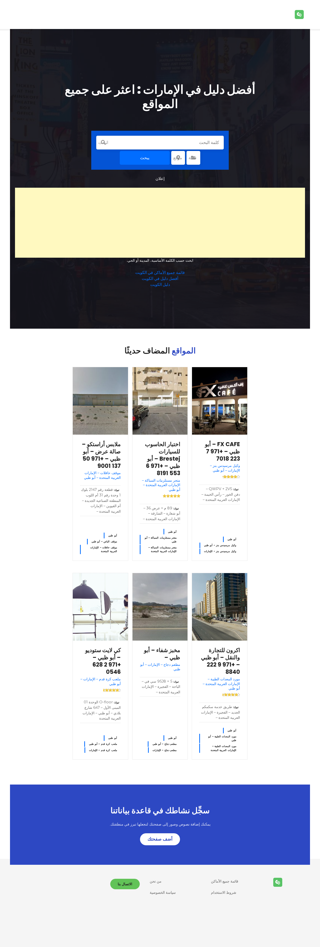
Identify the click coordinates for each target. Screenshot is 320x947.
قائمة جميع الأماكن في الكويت (160, 272)
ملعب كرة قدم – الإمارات (103, 750)
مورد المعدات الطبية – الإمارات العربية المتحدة (223, 748)
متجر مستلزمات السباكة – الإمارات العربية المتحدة (162, 549)
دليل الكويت (160, 284)
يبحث (145, 157)
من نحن (156, 881)
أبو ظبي (232, 539)
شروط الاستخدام (223, 892)
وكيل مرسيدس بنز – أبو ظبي (220, 545)
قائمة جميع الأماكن (224, 881)
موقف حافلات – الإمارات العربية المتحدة (103, 549)
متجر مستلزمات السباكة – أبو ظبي (161, 539)
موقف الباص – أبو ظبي (104, 541)
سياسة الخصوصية (163, 892)
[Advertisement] (160, 223)
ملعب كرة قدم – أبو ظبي (103, 744)
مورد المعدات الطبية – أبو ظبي (222, 738)
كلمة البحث (103, 142)
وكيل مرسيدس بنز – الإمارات (220, 551)
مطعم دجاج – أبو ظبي (164, 744)
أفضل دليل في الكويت (160, 278)
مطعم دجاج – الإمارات (164, 750)
